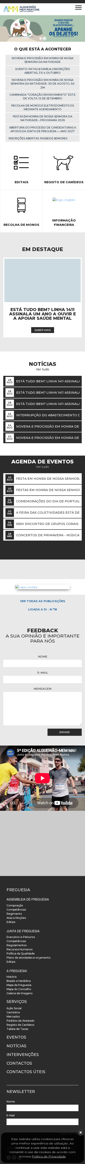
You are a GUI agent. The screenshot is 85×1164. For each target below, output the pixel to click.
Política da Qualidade (21, 953)
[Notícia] (42, 280)
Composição (15, 905)
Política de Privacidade (49, 1156)
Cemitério (13, 1012)
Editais (11, 922)
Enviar (65, 732)
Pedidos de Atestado (20, 1020)
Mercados (13, 1016)
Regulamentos (17, 945)
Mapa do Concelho (19, 989)
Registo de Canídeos (20, 1024)
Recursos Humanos (19, 949)
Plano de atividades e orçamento (29, 957)
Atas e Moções (16, 917)
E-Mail (42, 672)
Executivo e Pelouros (21, 937)
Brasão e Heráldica (19, 980)
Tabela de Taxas (17, 1029)
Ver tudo (42, 467)
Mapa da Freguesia (19, 985)
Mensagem (42, 688)
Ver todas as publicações (42, 601)
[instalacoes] (42, 843)
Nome (42, 656)
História (12, 976)
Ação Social (14, 1008)
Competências (16, 909)
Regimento (14, 913)
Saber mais (42, 330)
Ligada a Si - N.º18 (42, 609)
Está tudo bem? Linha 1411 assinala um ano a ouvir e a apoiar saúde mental (42, 314)
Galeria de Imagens (19, 993)
